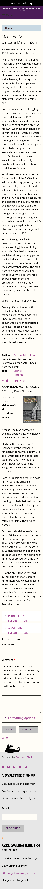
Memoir (18, 370)
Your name (8, 644)
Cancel (5, 737)
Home (8, 28)
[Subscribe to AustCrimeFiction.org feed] (2, 838)
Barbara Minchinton (25, 355)
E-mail (6, 808)
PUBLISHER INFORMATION (18, 618)
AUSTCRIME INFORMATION (18, 630)
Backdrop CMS (23, 757)
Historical (19, 374)
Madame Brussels (14, 380)
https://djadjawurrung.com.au (19, 873)
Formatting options (21, 718)
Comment (8, 659)
